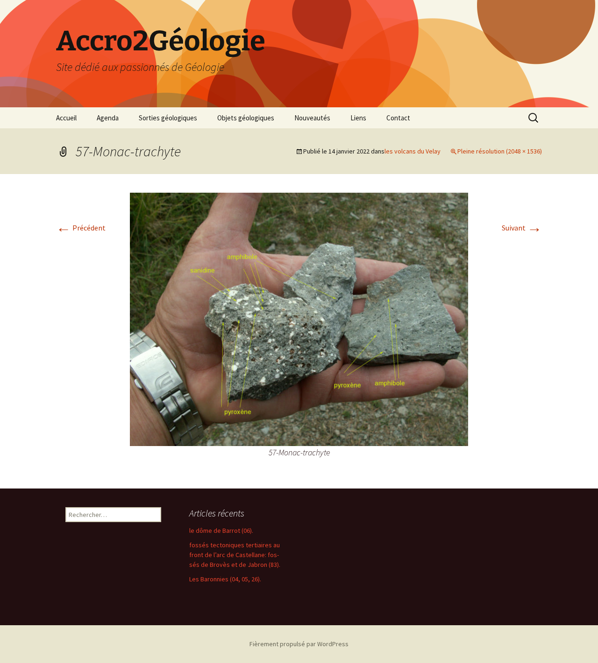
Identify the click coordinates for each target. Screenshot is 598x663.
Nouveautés (312, 117)
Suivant (522, 227)
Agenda (108, 117)
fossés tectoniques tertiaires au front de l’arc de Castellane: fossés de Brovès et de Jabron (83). (234, 555)
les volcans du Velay (412, 151)
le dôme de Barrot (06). (221, 530)
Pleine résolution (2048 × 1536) (499, 151)
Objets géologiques (245, 117)
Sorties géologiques (168, 117)
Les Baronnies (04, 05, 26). (225, 579)
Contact (398, 117)
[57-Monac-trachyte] (299, 318)
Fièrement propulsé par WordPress (299, 644)
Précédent (81, 227)
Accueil (66, 117)
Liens (358, 117)
